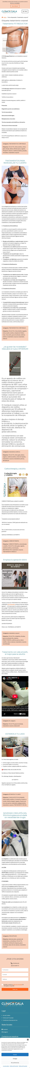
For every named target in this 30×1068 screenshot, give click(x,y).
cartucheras (13, 941)
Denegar (15, 1058)
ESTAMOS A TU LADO (15, 734)
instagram (5, 1032)
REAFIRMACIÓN (7, 549)
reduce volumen (11, 642)
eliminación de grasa (14, 943)
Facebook (5, 1029)
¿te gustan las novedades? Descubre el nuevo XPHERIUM (15, 348)
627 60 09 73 (15, 965)
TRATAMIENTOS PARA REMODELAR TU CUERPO (15, 162)
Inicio (5, 17)
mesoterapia (15, 547)
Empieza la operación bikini (15, 560)
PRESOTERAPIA (7, 640)
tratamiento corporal (14, 152)
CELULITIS (11, 146)
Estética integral (11, 801)
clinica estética (18, 146)
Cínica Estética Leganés (20, 331)
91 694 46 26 (16, 963)
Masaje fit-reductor (8, 150)
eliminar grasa (17, 148)
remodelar (5, 152)
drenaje (7, 148)
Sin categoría (12, 720)
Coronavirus (18, 799)
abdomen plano (12, 939)
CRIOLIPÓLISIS (13, 936)
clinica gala (17, 546)
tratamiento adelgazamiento (19, 803)
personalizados (11, 604)
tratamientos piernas (19, 458)
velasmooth (17, 725)
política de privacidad (17, 984)
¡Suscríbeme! (15, 6)
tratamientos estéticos (14, 451)
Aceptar (15, 1054)
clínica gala (17, 455)
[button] (28, 1039)
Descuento (8, 334)
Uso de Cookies (6, 1066)
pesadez (24, 150)
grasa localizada (16, 334)
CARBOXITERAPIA (14, 541)
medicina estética (17, 150)
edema (11, 148)
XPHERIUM (6, 460)
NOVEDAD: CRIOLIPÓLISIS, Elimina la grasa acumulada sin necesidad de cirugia (15, 815)
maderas (16, 638)
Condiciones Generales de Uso (10, 1020)
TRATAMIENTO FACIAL (20, 805)
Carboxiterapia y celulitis (15, 469)
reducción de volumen (13, 944)
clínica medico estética (8, 333)
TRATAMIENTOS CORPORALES (17, 143)
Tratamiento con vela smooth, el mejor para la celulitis (15, 653)
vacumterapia (6, 643)
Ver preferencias (15, 1062)
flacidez (23, 636)
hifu (12, 638)
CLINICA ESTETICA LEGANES (16, 797)
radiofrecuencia (16, 640)
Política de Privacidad (14, 1066)
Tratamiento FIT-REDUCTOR (15, 24)
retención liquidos (21, 456)
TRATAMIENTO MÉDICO (9, 551)
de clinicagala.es (14, 985)
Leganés (23, 148)
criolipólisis (17, 636)
